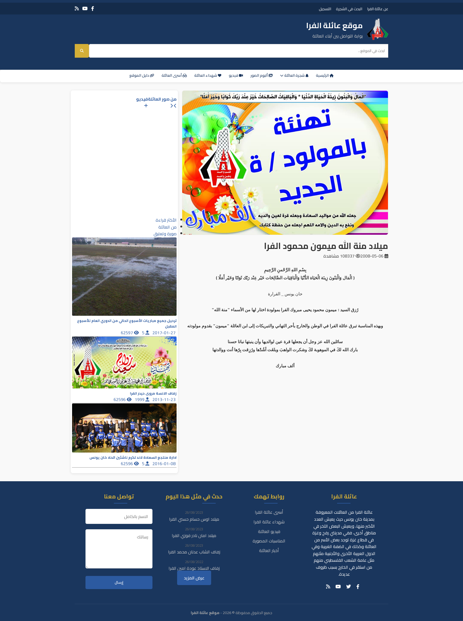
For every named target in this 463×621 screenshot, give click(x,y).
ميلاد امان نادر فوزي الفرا (194, 535)
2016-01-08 (164, 464)
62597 (127, 333)
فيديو (234, 75)
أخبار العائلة (269, 550)
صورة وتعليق (165, 234)
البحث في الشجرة (349, 8)
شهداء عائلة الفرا (269, 522)
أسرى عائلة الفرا (269, 512)
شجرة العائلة (294, 75)
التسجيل (325, 8)
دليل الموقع (139, 75)
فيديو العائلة (269, 531)
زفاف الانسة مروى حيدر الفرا (153, 393)
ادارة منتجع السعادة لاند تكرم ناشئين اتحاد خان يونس (133, 457)
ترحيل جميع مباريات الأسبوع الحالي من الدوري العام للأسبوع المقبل (127, 323)
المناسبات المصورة (269, 541)
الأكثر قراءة (166, 220)
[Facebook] (92, 8)
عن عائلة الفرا (377, 8)
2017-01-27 (164, 333)
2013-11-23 (164, 399)
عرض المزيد (194, 578)
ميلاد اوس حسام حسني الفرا (194, 519)
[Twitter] (348, 586)
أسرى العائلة (172, 75)
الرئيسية (323, 75)
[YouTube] (85, 8)
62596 (120, 399)
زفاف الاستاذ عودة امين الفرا (194, 568)
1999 (140, 399)
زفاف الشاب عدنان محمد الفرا (194, 552)
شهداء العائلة (206, 75)
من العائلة (167, 227)
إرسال (119, 582)
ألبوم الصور (259, 75)
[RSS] (77, 8)
